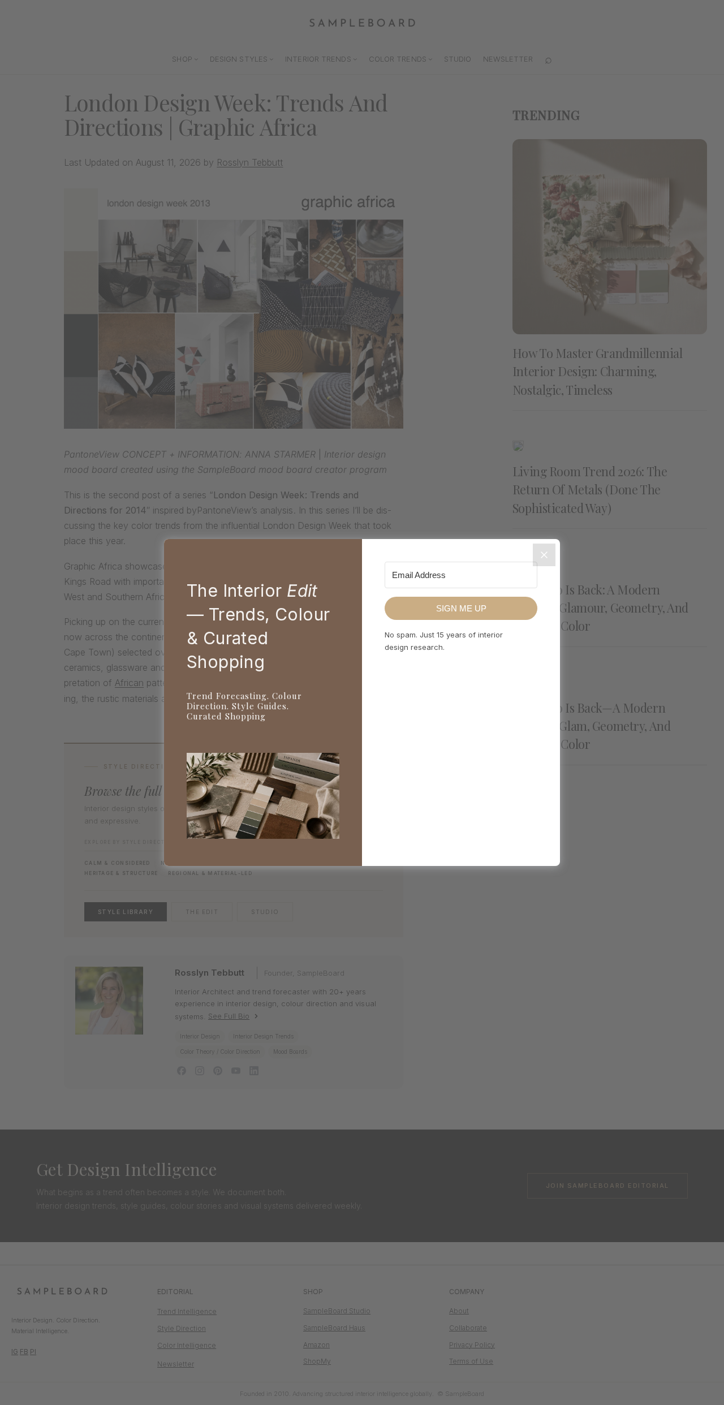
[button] (263, 798)
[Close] (544, 555)
